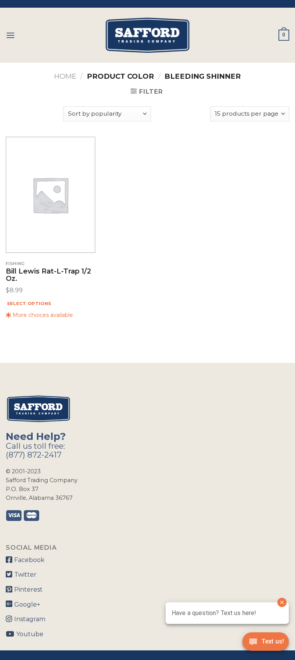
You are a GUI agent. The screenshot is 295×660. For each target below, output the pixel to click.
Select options (29, 303)
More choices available (42, 315)
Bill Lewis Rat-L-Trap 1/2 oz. (48, 275)
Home (65, 76)
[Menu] (10, 35)
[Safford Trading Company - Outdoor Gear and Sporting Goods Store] (147, 35)
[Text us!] (265, 644)
